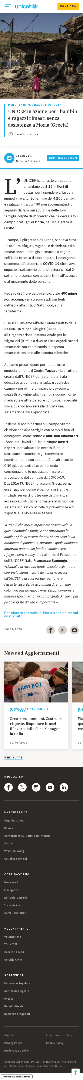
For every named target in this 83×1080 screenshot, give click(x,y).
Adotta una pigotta (16, 991)
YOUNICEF (10, 944)
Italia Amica (12, 905)
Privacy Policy (13, 1043)
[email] (74, 631)
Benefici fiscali (13, 1006)
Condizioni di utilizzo (59, 1035)
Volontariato (12, 936)
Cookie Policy (54, 1043)
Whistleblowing (14, 851)
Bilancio (9, 828)
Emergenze (11, 890)
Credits (9, 1035)
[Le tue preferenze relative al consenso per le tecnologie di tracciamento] (76, 1073)
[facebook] (50, 631)
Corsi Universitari (15, 913)
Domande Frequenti (17, 1014)
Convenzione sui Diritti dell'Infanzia (27, 835)
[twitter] (62, 631)
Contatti (9, 843)
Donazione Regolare (17, 983)
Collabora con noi (15, 858)
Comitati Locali (14, 952)
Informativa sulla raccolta (16, 1076)
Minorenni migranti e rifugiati (36, 105)
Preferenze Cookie (16, 1050)
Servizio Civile (13, 959)
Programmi (11, 882)
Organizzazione (14, 820)
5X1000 (8, 998)
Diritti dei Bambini (15, 897)
